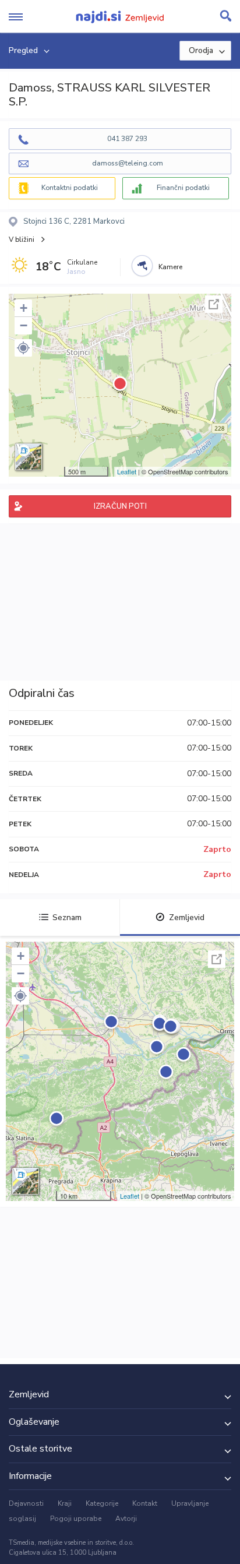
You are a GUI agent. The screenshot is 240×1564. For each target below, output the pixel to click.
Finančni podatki (183, 187)
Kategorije (102, 1503)
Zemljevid (186, 917)
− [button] (23, 325)
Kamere (170, 267)
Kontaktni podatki (69, 187)
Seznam (67, 917)
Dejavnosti (26, 1503)
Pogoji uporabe (75, 1518)
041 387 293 (127, 138)
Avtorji (126, 1518)
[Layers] (28, 457)
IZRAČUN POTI (120, 506)
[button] (23, 348)
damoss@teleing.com (127, 163)
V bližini (21, 239)
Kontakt (144, 1503)
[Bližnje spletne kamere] (142, 265)
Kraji (65, 1503)
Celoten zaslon (214, 304)
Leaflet (126, 471)
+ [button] (23, 308)
